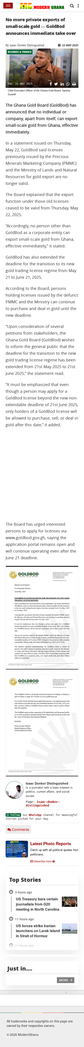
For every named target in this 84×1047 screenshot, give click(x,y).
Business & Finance (19, 51)
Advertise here (42, 861)
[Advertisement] (42, 475)
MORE (64, 980)
